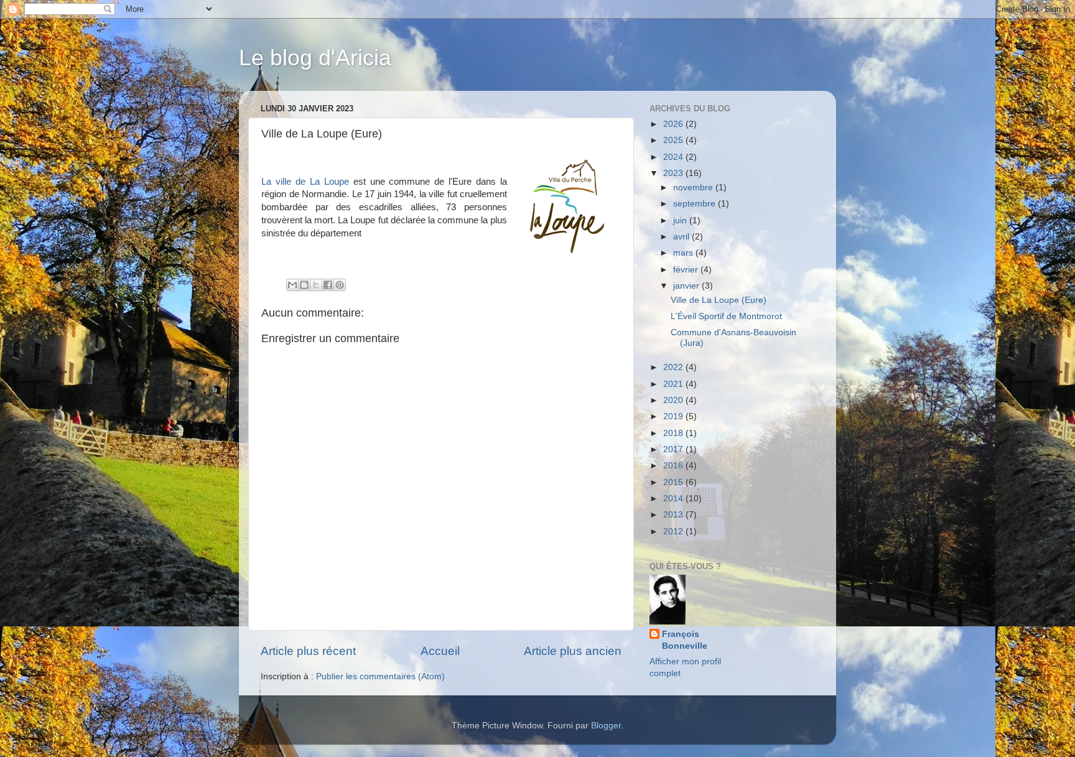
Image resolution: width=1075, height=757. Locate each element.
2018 (674, 433)
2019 (674, 416)
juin (681, 220)
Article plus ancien (572, 650)
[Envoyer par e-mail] (292, 285)
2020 (674, 400)
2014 (674, 498)
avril (682, 236)
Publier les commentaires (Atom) (380, 676)
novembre (694, 187)
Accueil (440, 650)
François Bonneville (684, 640)
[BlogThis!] (304, 285)
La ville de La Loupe (305, 182)
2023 (674, 173)
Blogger (606, 725)
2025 (674, 140)
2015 (674, 482)
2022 (674, 367)
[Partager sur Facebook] (328, 285)
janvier (687, 285)
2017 (674, 449)
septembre (695, 203)
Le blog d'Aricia (315, 57)
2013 (674, 514)
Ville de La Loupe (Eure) (718, 300)
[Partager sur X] (316, 285)
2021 (674, 384)
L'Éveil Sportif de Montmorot (726, 316)
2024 (674, 157)
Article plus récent (308, 650)
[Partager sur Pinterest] (339, 285)
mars (684, 253)
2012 (674, 531)
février (686, 269)
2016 (674, 465)
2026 (674, 124)
